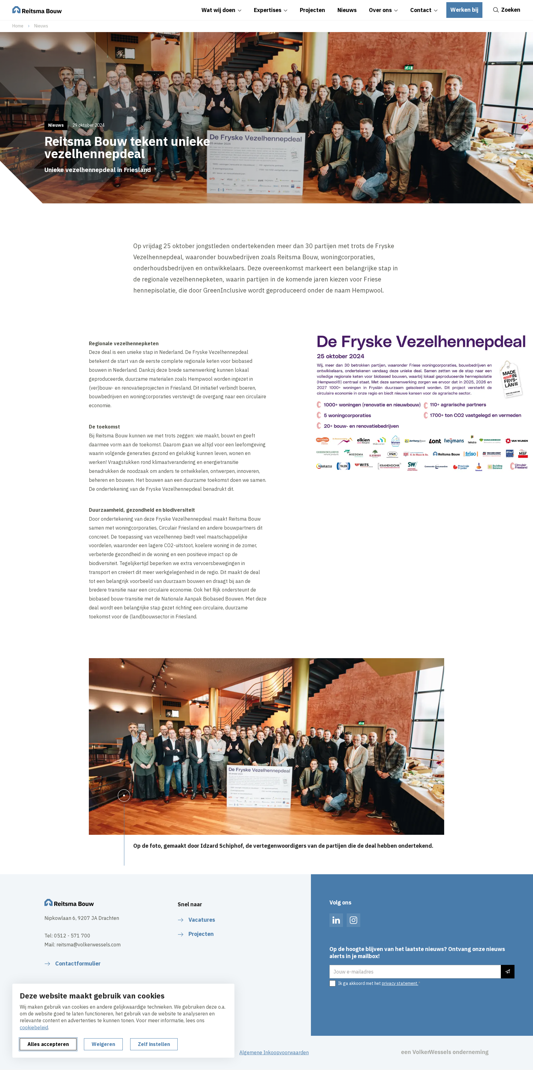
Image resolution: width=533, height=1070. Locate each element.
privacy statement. (400, 983)
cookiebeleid (34, 1027)
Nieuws (41, 26)
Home (17, 26)
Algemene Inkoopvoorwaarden (274, 1052)
